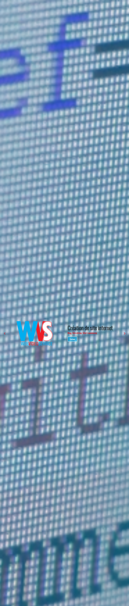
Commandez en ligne (78, 340)
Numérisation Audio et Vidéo (92, 326)
